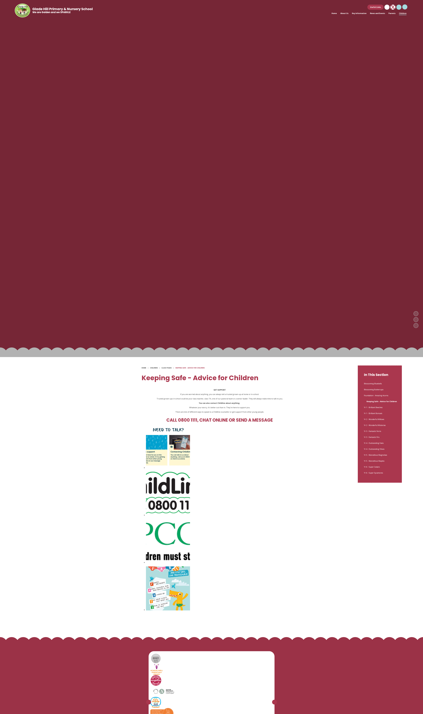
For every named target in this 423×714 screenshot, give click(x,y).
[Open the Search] (398, 7)
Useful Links (375, 7)
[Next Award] (274, 702)
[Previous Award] (148, 702)
